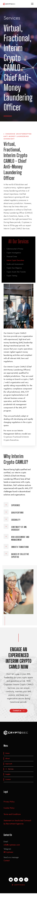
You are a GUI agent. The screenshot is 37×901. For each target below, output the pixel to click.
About (7, 758)
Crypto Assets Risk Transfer (16, 272)
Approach (8, 764)
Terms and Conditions (12, 814)
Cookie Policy (9, 808)
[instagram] (26, 880)
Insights (7, 774)
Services (10, 769)
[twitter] (21, 880)
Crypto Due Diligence (14, 268)
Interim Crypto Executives (15, 260)
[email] (11, 880)
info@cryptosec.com (12, 844)
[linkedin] (16, 880)
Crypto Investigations (14, 253)
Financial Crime (12, 256)
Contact (8, 779)
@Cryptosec (8, 852)
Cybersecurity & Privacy (15, 249)
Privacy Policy (9, 801)
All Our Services (18, 241)
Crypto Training (12, 275)
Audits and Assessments (15, 264)
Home (7, 753)
